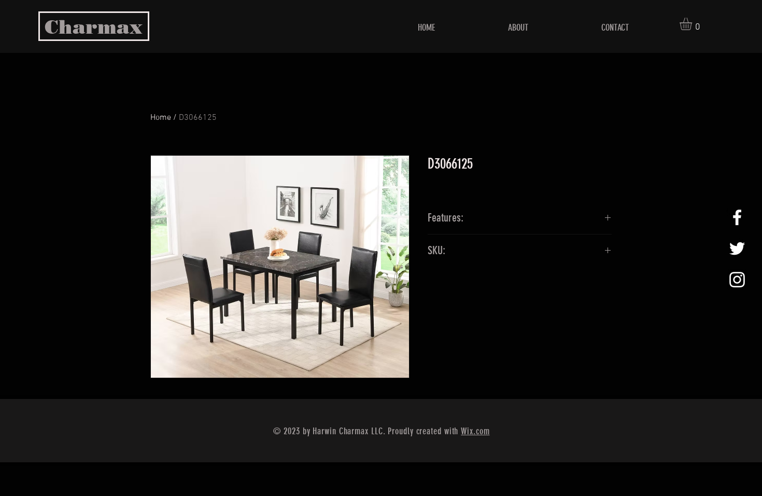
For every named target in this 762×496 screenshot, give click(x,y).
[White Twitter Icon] (737, 248)
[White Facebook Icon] (737, 217)
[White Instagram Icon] (737, 279)
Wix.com (475, 431)
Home (160, 118)
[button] (693, 24)
